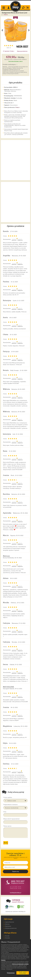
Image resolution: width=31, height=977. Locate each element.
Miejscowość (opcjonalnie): (11, 819)
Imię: (4, 811)
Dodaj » (12, 51)
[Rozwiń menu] (4, 8)
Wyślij (5, 842)
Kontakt (7, 935)
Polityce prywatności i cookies (20, 964)
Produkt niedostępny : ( (10, 64)
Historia (7, 924)
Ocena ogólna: (7, 797)
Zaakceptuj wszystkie (22, 972)
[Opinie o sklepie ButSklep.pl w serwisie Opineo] (9, 907)
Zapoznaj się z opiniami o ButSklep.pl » (16, 911)
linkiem (3, 960)
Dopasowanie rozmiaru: (10, 804)
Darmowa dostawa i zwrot (15, 61)
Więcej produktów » (22, 51)
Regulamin (8, 926)
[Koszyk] (28, 8)
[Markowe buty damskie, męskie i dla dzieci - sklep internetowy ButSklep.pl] (15, 6)
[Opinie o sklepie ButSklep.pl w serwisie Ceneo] (21, 907)
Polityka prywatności (11, 928)
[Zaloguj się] (9, 8)
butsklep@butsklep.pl (15, 892)
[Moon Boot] (22, 46)
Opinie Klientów (9, 922)
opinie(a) (6, 51)
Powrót (5, 14)
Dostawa (7, 937)
